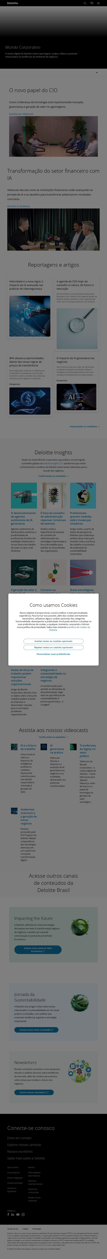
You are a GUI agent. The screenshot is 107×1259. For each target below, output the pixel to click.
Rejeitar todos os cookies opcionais (53, 647)
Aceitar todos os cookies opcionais (53, 641)
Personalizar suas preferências (53, 654)
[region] (53, 629)
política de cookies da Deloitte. (69, 628)
